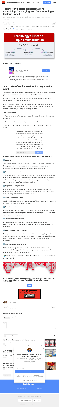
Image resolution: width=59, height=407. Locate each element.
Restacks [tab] (13, 317)
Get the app (37, 400)
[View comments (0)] (9, 23)
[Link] (1, 87)
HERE (13, 29)
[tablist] (9, 317)
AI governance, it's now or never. (11, 342)
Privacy (28, 396)
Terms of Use (36, 375)
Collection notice (39, 396)
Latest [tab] (8, 336)
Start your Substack (26, 400)
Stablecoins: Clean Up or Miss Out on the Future (19, 340)
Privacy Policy (40, 376)
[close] (43, 348)
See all (6, 375)
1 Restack (14, 302)
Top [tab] (5, 336)
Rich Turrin (13, 343)
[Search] (38, 2)
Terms (32, 396)
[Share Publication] (41, 2)
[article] (29, 343)
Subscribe (47, 2)
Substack (22, 404)
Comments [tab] (6, 317)
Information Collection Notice (29, 376)
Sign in (54, 2)
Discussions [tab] (14, 336)
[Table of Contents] (2, 203)
